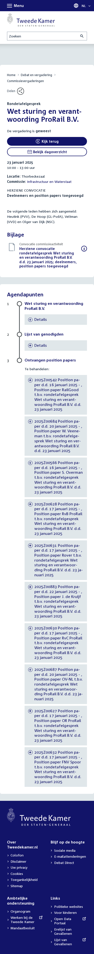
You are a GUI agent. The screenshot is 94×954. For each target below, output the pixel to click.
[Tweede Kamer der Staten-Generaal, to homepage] (31, 19)
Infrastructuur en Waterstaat (49, 181)
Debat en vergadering (36, 75)
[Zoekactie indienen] (82, 36)
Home (11, 75)
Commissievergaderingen (25, 81)
